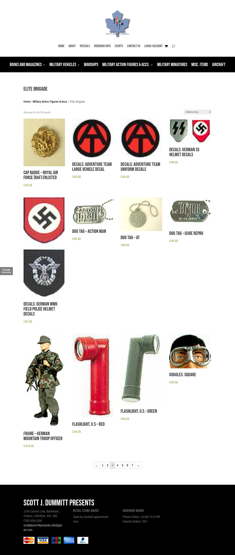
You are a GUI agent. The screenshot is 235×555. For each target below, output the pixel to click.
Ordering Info (102, 46)
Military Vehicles (62, 65)
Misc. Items (199, 65)
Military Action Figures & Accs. (125, 65)
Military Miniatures (172, 65)
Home (61, 46)
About (72, 46)
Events (119, 46)
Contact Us (133, 46)
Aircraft (218, 65)
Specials (85, 46)
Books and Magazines (26, 65)
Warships (91, 65)
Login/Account (153, 46)
